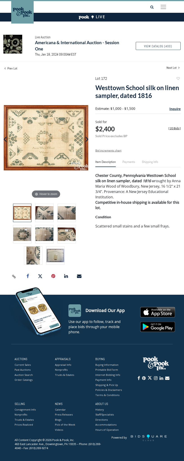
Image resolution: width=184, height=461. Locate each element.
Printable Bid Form (106, 369)
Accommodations (105, 424)
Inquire (175, 109)
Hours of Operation (107, 429)
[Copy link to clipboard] (14, 276)
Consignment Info (25, 409)
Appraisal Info (63, 364)
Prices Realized (24, 424)
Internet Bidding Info (107, 375)
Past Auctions (23, 369)
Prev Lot (12, 68)
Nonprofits (61, 369)
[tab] (105, 163)
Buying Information (106, 364)
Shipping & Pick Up (106, 385)
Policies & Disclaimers (108, 390)
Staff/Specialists (104, 414)
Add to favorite (178, 79)
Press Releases (64, 414)
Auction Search (24, 375)
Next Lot (171, 68)
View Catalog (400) (158, 46)
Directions (101, 419)
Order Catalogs (24, 379)
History (99, 409)
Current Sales (23, 364)
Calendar (60, 409)
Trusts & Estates (64, 375)
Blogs (58, 419)
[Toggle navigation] (163, 7)
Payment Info (103, 379)
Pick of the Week (65, 424)
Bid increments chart (108, 150)
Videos (59, 429)
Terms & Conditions (107, 395)
